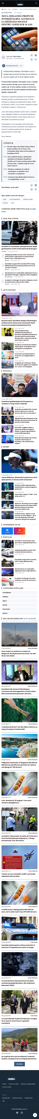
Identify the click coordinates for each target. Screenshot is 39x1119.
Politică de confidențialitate (28, 1084)
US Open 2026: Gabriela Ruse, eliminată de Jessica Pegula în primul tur (26, 487)
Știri (9, 9)
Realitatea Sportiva (17, 1098)
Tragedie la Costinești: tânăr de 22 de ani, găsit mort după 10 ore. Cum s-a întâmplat (26, 365)
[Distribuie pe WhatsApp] (31, 59)
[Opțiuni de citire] (35, 1115)
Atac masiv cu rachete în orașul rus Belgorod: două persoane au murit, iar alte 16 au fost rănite (19, 653)
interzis (5, 203)
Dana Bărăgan (32, 648)
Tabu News (16, 56)
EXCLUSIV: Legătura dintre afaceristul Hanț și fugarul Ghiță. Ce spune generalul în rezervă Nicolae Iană (25, 430)
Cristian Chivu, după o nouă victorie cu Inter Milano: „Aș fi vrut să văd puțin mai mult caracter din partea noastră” (25, 516)
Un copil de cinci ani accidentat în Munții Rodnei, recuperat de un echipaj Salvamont (19, 1057)
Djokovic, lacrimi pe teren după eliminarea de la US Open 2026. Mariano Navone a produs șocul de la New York (26, 506)
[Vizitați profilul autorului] (3, 57)
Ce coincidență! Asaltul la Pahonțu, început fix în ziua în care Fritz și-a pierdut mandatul (19, 1021)
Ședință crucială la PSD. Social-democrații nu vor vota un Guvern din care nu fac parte (26, 411)
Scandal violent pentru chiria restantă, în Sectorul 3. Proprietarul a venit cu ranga (18, 946)
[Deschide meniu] (3, 3)
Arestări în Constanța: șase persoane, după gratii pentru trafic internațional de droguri (19, 247)
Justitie (4, 251)
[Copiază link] (31, 55)
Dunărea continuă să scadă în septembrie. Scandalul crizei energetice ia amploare (18, 171)
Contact (4, 1084)
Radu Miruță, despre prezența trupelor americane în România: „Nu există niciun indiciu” (26, 440)
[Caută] (36, 3)
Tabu (3, 1101)
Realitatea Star (29, 1098)
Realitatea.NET (6, 1098)
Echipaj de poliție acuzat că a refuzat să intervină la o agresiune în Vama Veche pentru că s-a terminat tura (19, 256)
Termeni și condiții (13, 1084)
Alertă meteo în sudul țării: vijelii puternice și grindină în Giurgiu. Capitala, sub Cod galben (21, 274)
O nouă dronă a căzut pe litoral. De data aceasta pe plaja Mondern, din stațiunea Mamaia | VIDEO (18, 983)
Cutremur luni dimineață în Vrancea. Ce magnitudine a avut (21, 178)
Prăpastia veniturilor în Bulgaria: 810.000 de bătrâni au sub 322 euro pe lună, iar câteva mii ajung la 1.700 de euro (19, 765)
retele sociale (28, 199)
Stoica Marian (32, 724)
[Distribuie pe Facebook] (35, 55)
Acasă (4, 9)
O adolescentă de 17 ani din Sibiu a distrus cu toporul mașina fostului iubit (19, 728)
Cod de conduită (6, 1087)
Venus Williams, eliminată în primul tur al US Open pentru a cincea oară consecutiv (19, 478)
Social (7, 260)
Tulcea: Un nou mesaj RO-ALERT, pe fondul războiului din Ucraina (18, 875)
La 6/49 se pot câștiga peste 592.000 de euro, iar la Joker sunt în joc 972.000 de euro (19, 911)
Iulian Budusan (32, 686)
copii (4, 199)
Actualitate (15, 9)
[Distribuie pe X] (35, 59)
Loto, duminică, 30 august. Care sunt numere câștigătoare (16, 801)
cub (12, 203)
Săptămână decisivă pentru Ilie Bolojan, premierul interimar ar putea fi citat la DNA (26, 420)
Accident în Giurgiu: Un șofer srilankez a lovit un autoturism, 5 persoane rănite (21, 281)
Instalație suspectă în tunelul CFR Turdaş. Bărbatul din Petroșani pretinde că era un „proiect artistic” (20, 266)
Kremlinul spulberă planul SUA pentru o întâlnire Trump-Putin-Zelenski (17, 402)
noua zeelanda (14, 199)
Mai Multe (19, 1064)
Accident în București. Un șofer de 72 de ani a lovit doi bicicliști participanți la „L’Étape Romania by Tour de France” (19, 838)
